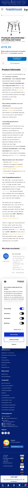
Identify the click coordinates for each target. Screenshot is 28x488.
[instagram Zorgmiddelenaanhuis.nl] (5, 433)
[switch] (22, 244)
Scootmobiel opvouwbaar (8, 397)
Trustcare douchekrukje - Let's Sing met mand (13, 15)
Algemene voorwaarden (8, 352)
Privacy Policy (5, 360)
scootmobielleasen (7, 463)
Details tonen (17, 260)
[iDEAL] (22, 456)
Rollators (4, 392)
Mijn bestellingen (6, 376)
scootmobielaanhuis (8, 466)
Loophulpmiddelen (6, 388)
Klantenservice (5, 367)
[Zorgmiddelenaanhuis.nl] (14, 10)
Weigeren (14, 274)
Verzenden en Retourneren (9, 355)
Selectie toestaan (14, 270)
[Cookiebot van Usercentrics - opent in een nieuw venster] (18, 212)
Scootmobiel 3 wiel (7, 400)
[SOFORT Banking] (22, 473)
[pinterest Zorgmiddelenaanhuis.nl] (8, 433)
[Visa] (22, 464)
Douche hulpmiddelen (7, 385)
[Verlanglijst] (27, 10)
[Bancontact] (22, 470)
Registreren (5, 374)
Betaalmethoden (6, 362)
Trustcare (7, 41)
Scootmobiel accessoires (8, 407)
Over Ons (4, 365)
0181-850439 (5, 1)
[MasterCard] (22, 462)
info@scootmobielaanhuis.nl (19, 1)
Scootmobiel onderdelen (8, 409)
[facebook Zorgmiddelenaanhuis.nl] (3, 433)
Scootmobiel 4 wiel (7, 402)
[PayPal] (22, 459)
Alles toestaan (14, 265)
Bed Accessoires (6, 383)
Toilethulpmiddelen (7, 390)
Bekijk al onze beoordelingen (10, 343)
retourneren (5, 191)
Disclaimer (4, 357)
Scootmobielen (5, 395)
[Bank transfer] (22, 467)
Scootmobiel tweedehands (9, 405)
